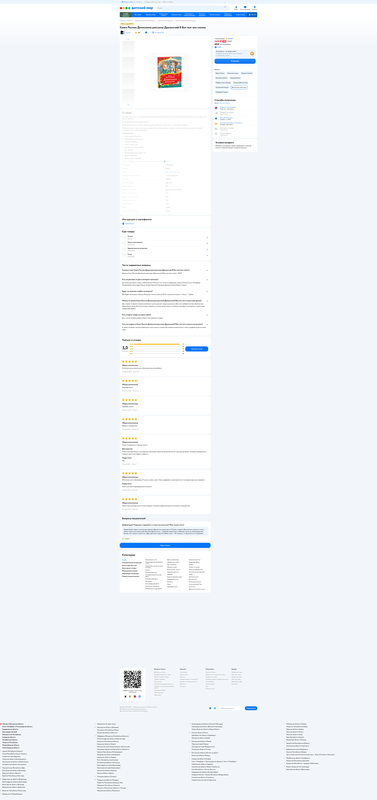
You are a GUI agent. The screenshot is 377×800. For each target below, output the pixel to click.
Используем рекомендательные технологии (133, 709)
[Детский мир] (136, 8)
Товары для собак (237, 677)
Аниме (147, 570)
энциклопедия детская (196, 569)
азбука (191, 564)
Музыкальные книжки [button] (129, 571)
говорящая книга (172, 587)
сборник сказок (172, 567)
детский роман (172, 564)
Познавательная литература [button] (131, 563)
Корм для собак (236, 679)
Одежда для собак (237, 681)
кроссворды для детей (152, 584)
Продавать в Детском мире (162, 674)
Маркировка (129, 224)
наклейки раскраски (151, 579)
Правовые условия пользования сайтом (145, 707)
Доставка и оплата (159, 672)
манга (169, 584)
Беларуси (145, 711)
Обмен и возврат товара (161, 677)
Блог (207, 686)
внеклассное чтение (173, 569)
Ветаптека (235, 684)
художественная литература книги (153, 562)
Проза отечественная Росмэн (185, 21)
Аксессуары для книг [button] (129, 565)
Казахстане (137, 711)
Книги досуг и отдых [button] (129, 568)
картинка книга (193, 577)
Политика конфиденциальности (164, 684)
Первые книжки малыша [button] (130, 576)
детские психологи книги (197, 589)
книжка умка (193, 579)
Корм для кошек (236, 674)
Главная (122, 21)
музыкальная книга (151, 572)
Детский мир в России (126, 711)
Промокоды (158, 681)
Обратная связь (158, 692)
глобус (191, 574)
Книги (129, 21)
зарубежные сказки (173, 562)
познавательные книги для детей (153, 575)
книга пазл (192, 587)
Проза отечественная (165, 21)
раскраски (148, 581)
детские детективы (173, 560)
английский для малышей (196, 572)
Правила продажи (159, 679)
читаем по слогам (194, 567)
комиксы (170, 582)
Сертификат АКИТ (159, 690)
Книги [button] (124, 560)
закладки (170, 574)
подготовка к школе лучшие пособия (153, 566)
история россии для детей (153, 588)
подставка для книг (173, 572)
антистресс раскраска (152, 586)
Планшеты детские (194, 560)
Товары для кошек (237, 672)
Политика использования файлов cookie (164, 687)
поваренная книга (172, 579)
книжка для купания (195, 582)
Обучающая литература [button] (130, 574)
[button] (252, 14)
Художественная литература (144, 21)
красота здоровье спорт (174, 577)
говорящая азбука (194, 562)
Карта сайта (157, 695)
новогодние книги (151, 560)
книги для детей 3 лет (195, 584)
